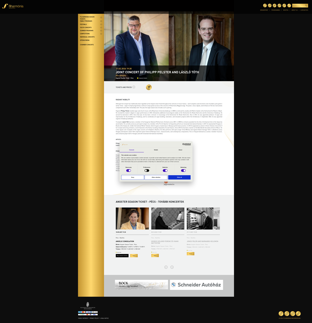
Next (172, 267)
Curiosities (304, 10)
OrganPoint (264, 10)
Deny (132, 177)
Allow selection (156, 177)
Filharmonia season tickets (87, 18)
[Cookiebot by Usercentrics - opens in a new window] (184, 144)
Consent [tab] (131, 150)
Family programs (86, 21)
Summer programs (86, 30)
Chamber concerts (87, 45)
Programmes (275, 10)
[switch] (147, 170)
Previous (166, 267)
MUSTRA (285, 10)
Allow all (179, 177)
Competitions (85, 33)
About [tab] (180, 150)
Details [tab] (156, 150)
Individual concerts (87, 37)
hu (289, 5)
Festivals (83, 24)
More (119, 254)
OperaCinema (84, 40)
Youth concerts (86, 27)
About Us (295, 10)
